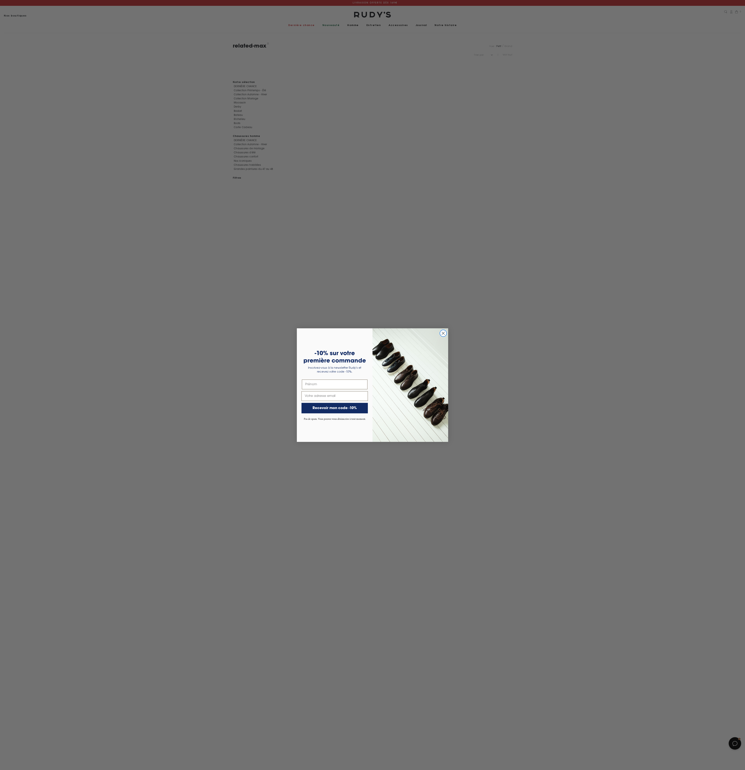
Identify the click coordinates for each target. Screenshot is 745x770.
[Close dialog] (443, 333)
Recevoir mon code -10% (335, 408)
